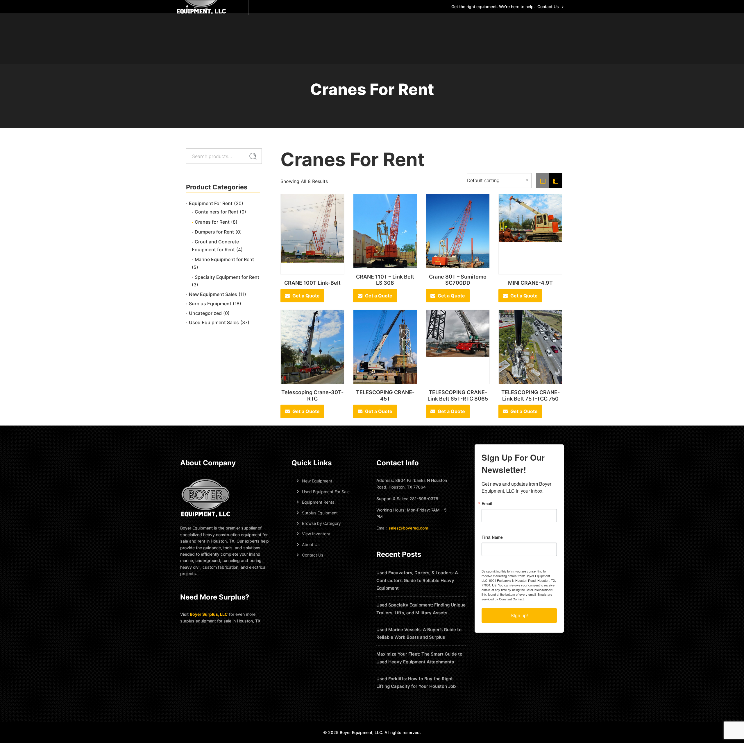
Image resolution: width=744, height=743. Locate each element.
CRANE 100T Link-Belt (312, 283)
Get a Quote (306, 296)
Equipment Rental (318, 502)
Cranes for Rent (212, 222)
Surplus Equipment (210, 303)
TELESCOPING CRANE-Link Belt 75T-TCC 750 (530, 395)
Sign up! (519, 615)
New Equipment (317, 480)
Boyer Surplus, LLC (209, 614)
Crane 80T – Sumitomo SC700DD (458, 280)
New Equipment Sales (213, 294)
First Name (492, 537)
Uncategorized (205, 313)
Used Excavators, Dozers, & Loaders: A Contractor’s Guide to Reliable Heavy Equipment (417, 580)
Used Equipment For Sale (326, 491)
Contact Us (312, 554)
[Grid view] (542, 180)
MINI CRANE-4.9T (530, 283)
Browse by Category (321, 523)
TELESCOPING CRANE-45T (385, 395)
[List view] (555, 180)
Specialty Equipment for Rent (227, 277)
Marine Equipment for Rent (224, 259)
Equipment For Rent (211, 203)
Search (253, 156)
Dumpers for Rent (214, 232)
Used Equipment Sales (214, 322)
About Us (310, 544)
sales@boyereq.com (408, 527)
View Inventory (316, 533)
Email (487, 503)
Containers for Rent (216, 212)
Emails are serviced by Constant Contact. (517, 596)
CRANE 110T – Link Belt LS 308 (385, 280)
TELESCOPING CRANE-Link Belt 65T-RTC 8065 (458, 395)
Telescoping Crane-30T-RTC (312, 395)
